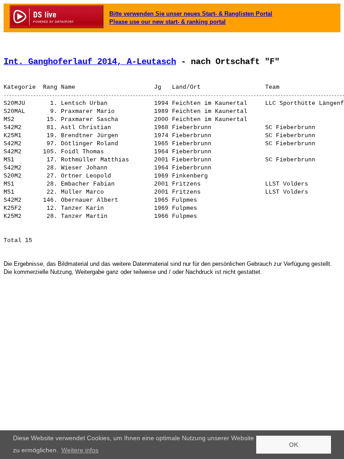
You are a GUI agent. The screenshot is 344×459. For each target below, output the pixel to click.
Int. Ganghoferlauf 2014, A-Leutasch (90, 62)
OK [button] (293, 444)
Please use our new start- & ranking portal (167, 21)
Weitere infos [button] (80, 450)
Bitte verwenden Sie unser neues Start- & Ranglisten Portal (190, 13)
